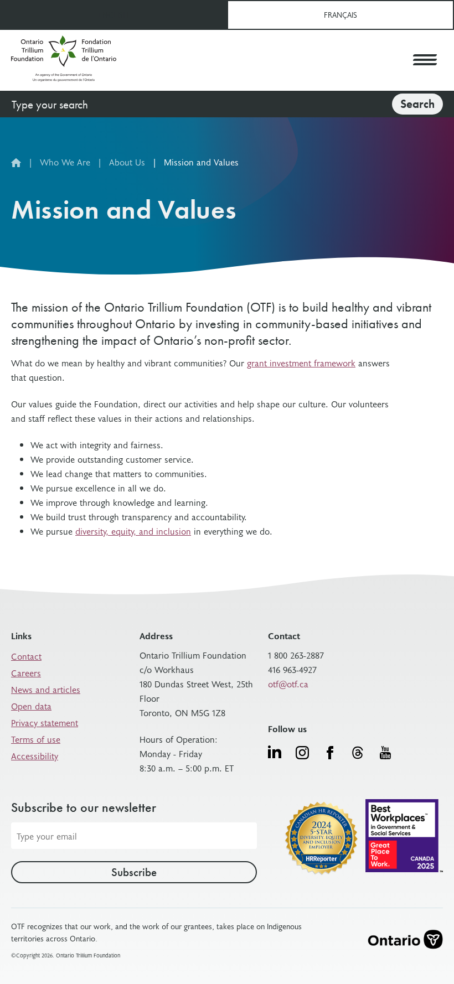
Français (340, 14)
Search (417, 103)
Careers (26, 672)
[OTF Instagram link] (302, 753)
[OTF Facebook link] (330, 753)
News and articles (45, 689)
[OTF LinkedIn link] (274, 751)
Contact (26, 656)
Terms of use (35, 739)
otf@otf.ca (288, 683)
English (113, 14)
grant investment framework (301, 362)
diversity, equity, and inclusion (133, 531)
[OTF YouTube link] (385, 753)
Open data (31, 706)
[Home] (63, 60)
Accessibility (34, 755)
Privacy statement (44, 722)
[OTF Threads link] (358, 753)
